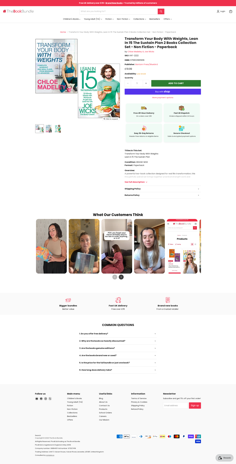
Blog (101, 398)
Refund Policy (137, 409)
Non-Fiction (123, 19)
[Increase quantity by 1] (146, 83)
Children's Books (71, 19)
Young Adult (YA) (92, 19)
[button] (221, 11)
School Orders (105, 412)
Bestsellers (154, 19)
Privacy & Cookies (139, 402)
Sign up (195, 405)
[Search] (161, 11)
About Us (103, 402)
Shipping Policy (138, 405)
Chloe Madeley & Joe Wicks (141, 51)
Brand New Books (114, 3)
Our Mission (104, 419)
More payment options (162, 97)
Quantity (129, 78)
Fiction (108, 19)
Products (103, 409)
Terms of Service (139, 398)
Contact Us (104, 405)
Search (38, 435)
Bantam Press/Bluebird (146, 64)
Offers (167, 19)
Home (63, 32)
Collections (139, 19)
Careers (102, 416)
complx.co (50, 455)
